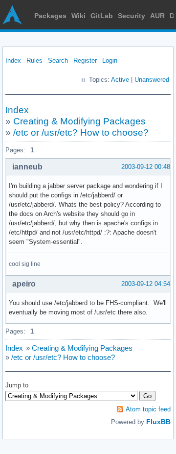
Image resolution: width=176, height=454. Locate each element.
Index (13, 60)
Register (85, 60)
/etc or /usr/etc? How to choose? (81, 132)
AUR (157, 16)
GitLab (101, 16)
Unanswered (151, 79)
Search (58, 60)
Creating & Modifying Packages (79, 121)
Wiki (78, 16)
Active (120, 79)
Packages (50, 16)
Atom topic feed (148, 409)
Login (109, 60)
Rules (34, 60)
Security (131, 16)
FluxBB (158, 422)
